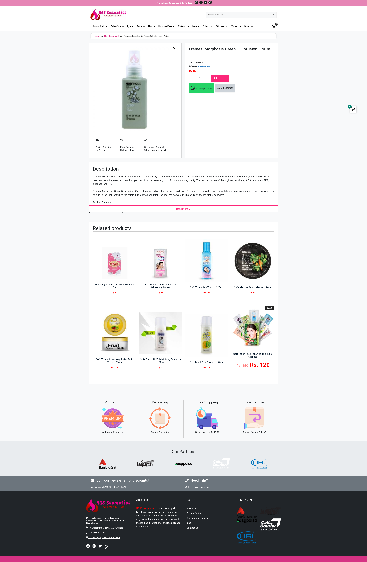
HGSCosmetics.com (147, 508)
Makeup (182, 26)
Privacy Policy (193, 513)
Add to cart (220, 78)
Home (97, 36)
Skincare (220, 26)
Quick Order (226, 88)
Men (194, 26)
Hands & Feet (165, 26)
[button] (174, 48)
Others (206, 26)
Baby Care (116, 26)
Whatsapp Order (203, 88)
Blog (188, 522)
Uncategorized (111, 36)
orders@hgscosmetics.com (105, 537)
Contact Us (192, 527)
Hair (150, 26)
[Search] (273, 14)
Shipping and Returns (197, 518)
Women (234, 26)
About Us (191, 508)
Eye (129, 26)
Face (139, 26)
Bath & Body (98, 26)
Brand (247, 26)
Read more (182, 208)
